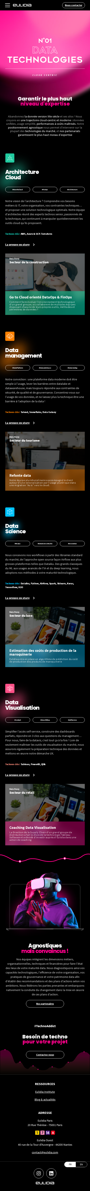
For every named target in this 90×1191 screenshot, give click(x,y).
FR (70, 1164)
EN (81, 1164)
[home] (22, 5)
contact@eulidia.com (45, 1152)
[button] (7, 5)
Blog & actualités (45, 1099)
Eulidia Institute (45, 1092)
